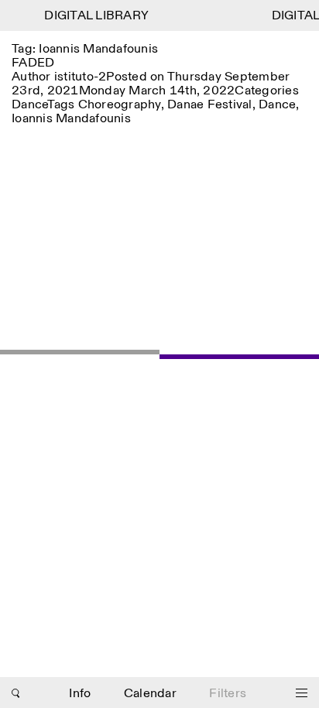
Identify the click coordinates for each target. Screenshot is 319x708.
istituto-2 (80, 77)
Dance (29, 105)
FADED (33, 63)
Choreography (119, 105)
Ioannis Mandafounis (71, 119)
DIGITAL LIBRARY (95, 16)
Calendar (150, 694)
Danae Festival (209, 105)
